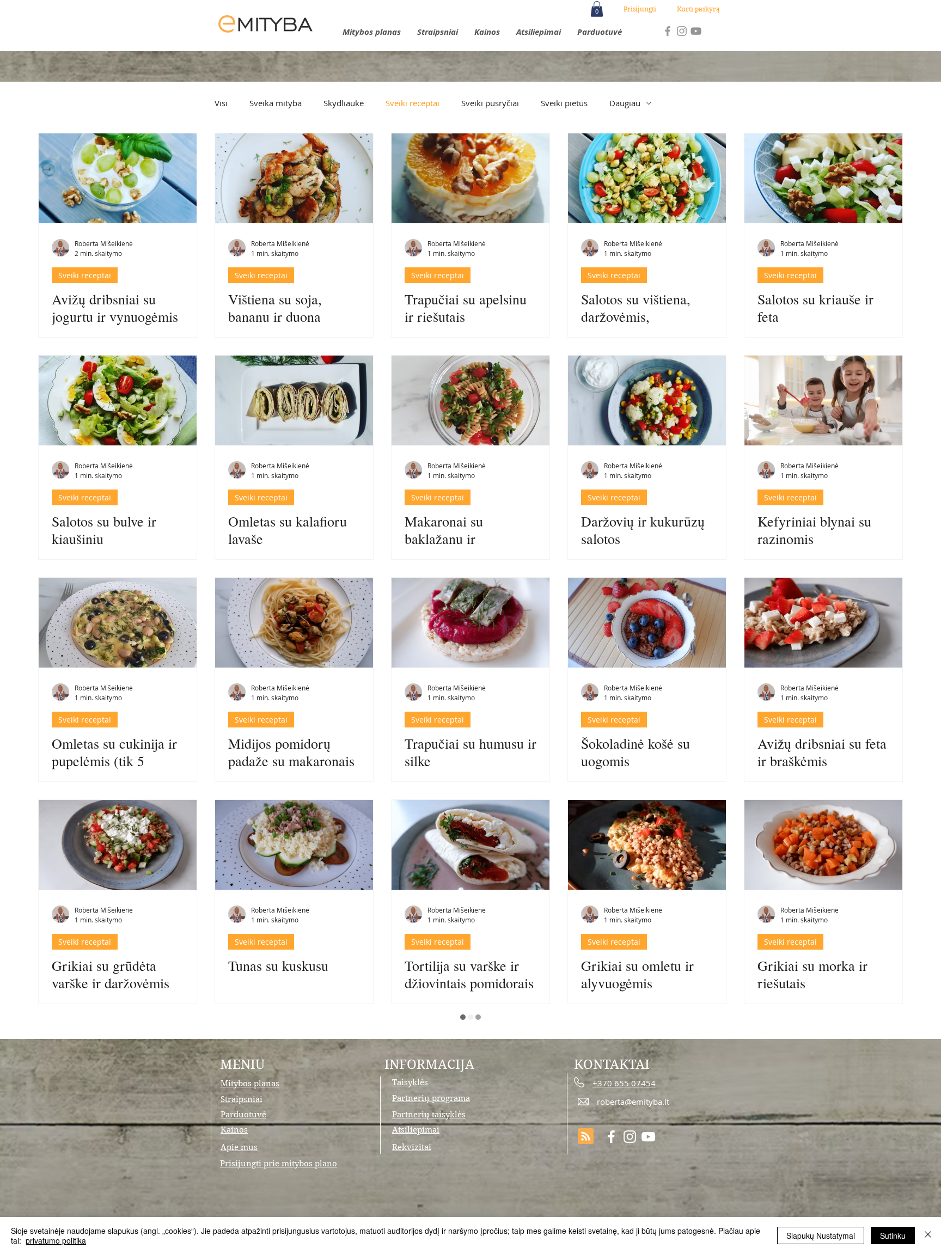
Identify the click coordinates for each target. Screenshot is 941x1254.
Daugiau (624, 102)
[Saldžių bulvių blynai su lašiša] (823, 1067)
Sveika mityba (275, 102)
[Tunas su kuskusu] (294, 845)
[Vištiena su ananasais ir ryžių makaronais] (647, 1067)
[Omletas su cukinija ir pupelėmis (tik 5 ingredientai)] (118, 623)
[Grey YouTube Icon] (695, 31)
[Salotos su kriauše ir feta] (823, 178)
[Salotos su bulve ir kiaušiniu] (118, 400)
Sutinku (893, 1235)
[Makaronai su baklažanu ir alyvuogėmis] (470, 400)
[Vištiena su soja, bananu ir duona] (294, 178)
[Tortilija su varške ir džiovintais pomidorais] (470, 845)
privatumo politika (56, 1240)
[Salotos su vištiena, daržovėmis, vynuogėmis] (647, 178)
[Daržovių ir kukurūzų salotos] (647, 400)
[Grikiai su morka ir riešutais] (823, 845)
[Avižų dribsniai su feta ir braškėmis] (823, 623)
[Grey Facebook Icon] (667, 31)
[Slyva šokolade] (118, 1067)
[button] (596, 9)
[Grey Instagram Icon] (681, 31)
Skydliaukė (343, 102)
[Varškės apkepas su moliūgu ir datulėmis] (470, 1067)
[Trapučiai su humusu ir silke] (470, 623)
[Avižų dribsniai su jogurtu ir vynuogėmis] (118, 178)
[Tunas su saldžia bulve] (294, 1067)
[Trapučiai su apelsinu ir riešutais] (470, 178)
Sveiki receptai (412, 102)
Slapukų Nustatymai (820, 1235)
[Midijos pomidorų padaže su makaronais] (294, 623)
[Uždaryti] (927, 1235)
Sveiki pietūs (564, 102)
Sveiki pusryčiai (490, 102)
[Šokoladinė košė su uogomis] (647, 623)
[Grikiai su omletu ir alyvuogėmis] (647, 845)
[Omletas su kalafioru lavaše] (294, 400)
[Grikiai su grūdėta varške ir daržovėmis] (118, 845)
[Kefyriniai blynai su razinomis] (823, 400)
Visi (221, 102)
